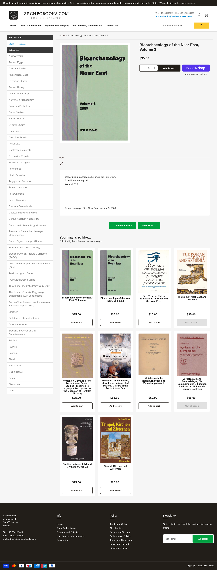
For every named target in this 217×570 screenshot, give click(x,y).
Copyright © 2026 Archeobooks (200, 566)
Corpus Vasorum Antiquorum (24, 218)
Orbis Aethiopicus (18, 324)
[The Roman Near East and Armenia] (192, 272)
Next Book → (149, 225)
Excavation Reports (19, 156)
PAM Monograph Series (21, 273)
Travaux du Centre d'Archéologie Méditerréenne (26, 233)
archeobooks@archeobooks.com (174, 16)
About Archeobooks (30, 25)
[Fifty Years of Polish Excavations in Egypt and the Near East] (154, 271)
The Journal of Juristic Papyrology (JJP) (29, 286)
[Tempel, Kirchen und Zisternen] (115, 440)
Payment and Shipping (57, 25)
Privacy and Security (120, 532)
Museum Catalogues (19, 162)
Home (13, 25)
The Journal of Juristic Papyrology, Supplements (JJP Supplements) (26, 294)
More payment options (196, 74)
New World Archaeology (21, 99)
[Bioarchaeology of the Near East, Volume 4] (77, 272)
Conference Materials (20, 150)
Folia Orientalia (16, 193)
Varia (11, 390)
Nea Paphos (15, 365)
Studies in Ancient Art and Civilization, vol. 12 (77, 465)
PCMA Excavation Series (22, 279)
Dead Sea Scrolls (18, 137)
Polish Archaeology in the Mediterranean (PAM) (29, 265)
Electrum (13, 312)
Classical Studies (18, 68)
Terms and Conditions (121, 540)
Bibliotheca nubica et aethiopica (25, 318)
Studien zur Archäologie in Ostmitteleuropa (22, 332)
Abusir (12, 359)
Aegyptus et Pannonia (20, 181)
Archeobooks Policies (120, 536)
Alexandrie (14, 384)
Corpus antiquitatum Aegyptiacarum (27, 225)
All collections (116, 528)
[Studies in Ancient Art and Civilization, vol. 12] (77, 439)
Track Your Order (118, 524)
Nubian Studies (16, 118)
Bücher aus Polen (119, 548)
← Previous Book (122, 225)
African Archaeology (19, 93)
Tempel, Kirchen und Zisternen (115, 467)
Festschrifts (15, 168)
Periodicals (14, 143)
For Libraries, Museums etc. (87, 25)
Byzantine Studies (18, 81)
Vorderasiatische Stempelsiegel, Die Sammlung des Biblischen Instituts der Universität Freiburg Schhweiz (192, 384)
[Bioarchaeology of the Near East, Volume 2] (115, 272)
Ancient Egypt (16, 62)
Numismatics (16, 131)
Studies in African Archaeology (24, 247)
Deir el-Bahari (16, 371)
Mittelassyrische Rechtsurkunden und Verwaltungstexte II (153, 381)
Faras (12, 378)
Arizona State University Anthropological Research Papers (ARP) (29, 304)
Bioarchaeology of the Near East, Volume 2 (115, 299)
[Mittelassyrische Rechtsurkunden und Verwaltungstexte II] (154, 354)
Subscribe (202, 538)
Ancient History (17, 87)
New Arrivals (16, 56)
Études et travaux (18, 187)
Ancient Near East (18, 74)
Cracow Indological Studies (23, 212)
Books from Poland (119, 544)
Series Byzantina (17, 200)
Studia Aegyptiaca (18, 175)
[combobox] (185, 25)
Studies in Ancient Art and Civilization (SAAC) (28, 255)
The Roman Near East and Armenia (192, 298)
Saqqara (13, 353)
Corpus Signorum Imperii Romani (26, 241)
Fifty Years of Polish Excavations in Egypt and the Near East (154, 298)
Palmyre (13, 346)
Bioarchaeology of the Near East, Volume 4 (77, 298)
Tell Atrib (13, 340)
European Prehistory (19, 106)
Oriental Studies (17, 125)
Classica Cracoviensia (20, 206)
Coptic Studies (16, 112)
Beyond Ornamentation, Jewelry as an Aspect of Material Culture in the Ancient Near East (115, 384)
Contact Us (112, 25)
